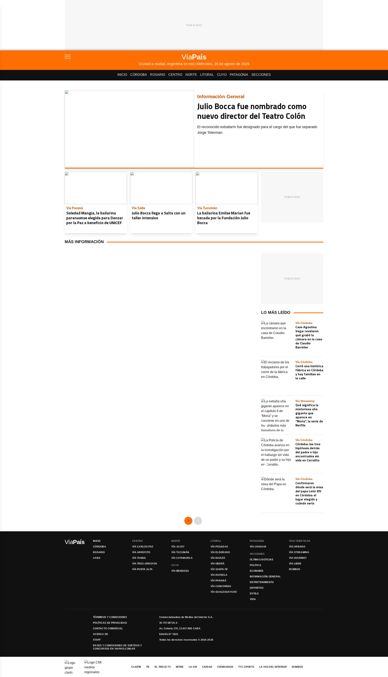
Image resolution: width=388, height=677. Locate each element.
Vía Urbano (297, 546)
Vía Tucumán (180, 552)
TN (148, 666)
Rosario (157, 74)
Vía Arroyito (141, 552)
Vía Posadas (219, 546)
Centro (175, 74)
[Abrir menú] (102, 57)
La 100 (193, 666)
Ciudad (207, 666)
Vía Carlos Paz (142, 546)
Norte (191, 74)
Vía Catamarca (182, 558)
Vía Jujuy (178, 546)
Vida (253, 599)
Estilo (254, 593)
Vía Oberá (218, 563)
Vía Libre (295, 563)
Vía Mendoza (180, 570)
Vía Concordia (221, 586)
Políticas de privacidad (110, 622)
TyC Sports (246, 666)
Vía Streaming (299, 552)
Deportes (257, 587)
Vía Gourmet (298, 558)
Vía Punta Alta (142, 569)
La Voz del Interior (273, 666)
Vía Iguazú (218, 558)
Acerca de (100, 634)
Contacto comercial (108, 628)
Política (255, 565)
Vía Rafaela (219, 575)
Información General (265, 576)
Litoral (207, 74)
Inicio (122, 74)
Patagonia (239, 74)
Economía (257, 570)
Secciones (261, 74)
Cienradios (225, 666)
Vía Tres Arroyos (144, 563)
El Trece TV (163, 666)
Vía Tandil (139, 558)
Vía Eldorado (220, 552)
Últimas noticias (261, 559)
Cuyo (222, 74)
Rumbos (294, 569)
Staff (97, 639)
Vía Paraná (218, 580)
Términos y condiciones (110, 617)
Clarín (136, 666)
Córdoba (138, 74)
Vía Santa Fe (219, 569)
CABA (96, 558)
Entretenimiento (262, 582)
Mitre (180, 666)
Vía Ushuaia (258, 546)
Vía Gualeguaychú (224, 592)
